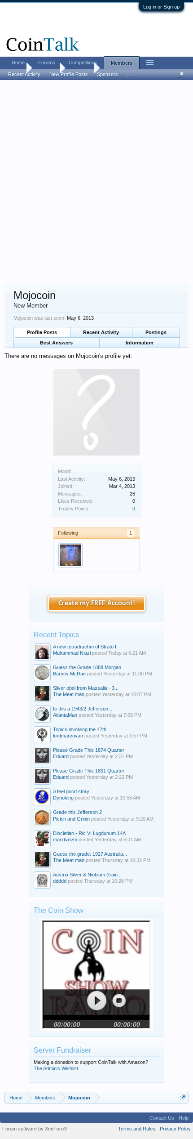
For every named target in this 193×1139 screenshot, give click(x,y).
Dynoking (63, 797)
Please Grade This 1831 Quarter (88, 770)
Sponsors (107, 74)
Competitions (83, 62)
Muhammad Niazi (72, 653)
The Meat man (68, 694)
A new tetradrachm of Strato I (84, 646)
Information (140, 342)
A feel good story (71, 791)
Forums (46, 62)
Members (121, 63)
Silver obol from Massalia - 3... (85, 688)
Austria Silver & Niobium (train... (87, 874)
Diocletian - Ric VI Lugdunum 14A (89, 833)
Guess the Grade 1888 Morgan (87, 667)
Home (18, 62)
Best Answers (56, 342)
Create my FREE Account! (96, 603)
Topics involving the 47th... (81, 729)
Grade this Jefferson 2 (77, 812)
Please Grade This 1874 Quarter (88, 750)
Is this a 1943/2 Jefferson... (82, 708)
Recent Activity (101, 332)
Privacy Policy (175, 1128)
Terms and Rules (136, 1128)
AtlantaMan (65, 715)
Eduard (61, 756)
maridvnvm (65, 839)
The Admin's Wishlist (56, 1068)
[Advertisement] (96, 182)
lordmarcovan (68, 735)
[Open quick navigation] (183, 1097)
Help (184, 1118)
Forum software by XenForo (34, 1128)
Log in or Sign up (161, 6)
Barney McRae (69, 673)
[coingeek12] (70, 555)
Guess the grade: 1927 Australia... (90, 854)
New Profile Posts (68, 74)
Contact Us (161, 1118)
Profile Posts (42, 332)
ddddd (59, 881)
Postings (156, 332)
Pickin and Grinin (71, 819)
